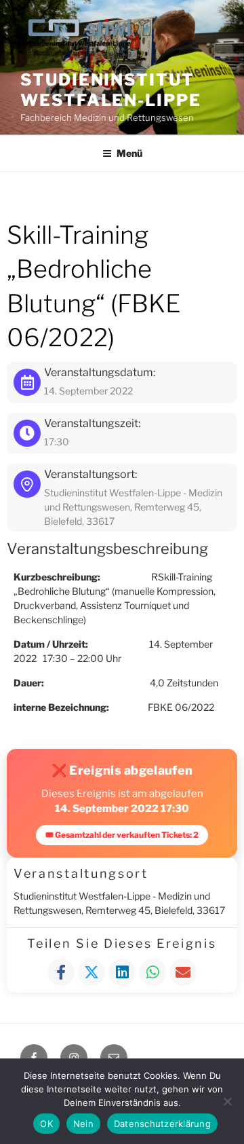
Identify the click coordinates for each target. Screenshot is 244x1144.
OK (46, 1123)
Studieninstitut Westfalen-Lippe (110, 90)
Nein (83, 1123)
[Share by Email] (183, 972)
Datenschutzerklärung (162, 1123)
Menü (129, 153)
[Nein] (227, 1101)
